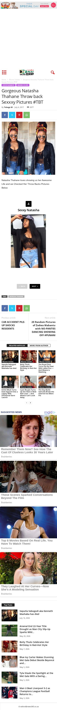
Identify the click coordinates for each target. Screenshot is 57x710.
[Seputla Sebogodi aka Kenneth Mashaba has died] (10, 356)
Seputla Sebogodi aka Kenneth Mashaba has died (9, 366)
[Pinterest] (19, 115)
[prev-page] (26, 402)
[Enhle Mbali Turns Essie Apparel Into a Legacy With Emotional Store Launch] (10, 382)
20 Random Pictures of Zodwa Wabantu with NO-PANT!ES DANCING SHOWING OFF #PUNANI (43, 328)
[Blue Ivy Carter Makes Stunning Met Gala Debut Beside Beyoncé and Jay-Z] (9, 661)
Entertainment (8, 85)
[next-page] (30, 402)
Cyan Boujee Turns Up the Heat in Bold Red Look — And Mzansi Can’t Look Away (28, 393)
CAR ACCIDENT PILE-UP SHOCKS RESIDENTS (13, 325)
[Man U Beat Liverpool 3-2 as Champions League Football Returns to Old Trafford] (9, 693)
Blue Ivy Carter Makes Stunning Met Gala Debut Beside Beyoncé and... (37, 660)
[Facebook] (5, 115)
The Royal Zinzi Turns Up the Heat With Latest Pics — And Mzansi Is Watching (46, 368)
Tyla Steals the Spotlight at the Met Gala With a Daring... (36, 675)
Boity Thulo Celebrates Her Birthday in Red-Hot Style (28, 367)
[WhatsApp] (26, 115)
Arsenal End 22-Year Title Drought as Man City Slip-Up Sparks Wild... (35, 629)
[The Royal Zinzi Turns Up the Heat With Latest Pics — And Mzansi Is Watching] (46, 356)
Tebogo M (8, 107)
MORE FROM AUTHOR (39, 345)
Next (34, 286)
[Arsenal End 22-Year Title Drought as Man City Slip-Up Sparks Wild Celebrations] (9, 630)
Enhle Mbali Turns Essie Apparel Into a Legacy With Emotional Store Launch (10, 393)
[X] (12, 115)
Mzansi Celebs (14, 79)
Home (4, 79)
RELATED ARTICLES (17, 345)
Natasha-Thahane (16, 296)
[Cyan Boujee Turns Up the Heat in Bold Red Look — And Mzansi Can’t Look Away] (28, 382)
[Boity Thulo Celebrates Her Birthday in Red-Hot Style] (28, 356)
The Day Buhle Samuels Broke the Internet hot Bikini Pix (46, 393)
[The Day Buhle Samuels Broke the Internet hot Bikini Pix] (46, 382)
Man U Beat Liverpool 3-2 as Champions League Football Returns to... (35, 691)
